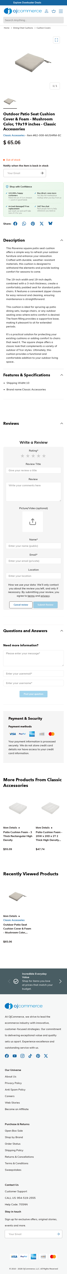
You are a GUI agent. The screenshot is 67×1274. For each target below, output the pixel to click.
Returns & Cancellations (19, 1156)
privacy (45, 595)
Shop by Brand (14, 1137)
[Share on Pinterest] (32, 223)
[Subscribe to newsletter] (58, 1234)
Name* (33, 539)
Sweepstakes (13, 1169)
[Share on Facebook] (15, 223)
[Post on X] (41, 223)
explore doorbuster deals (33, 2)
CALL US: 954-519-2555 (20, 1197)
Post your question (33, 694)
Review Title (33, 464)
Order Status (12, 1143)
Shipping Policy (14, 1150)
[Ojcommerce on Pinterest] (38, 1054)
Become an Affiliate (17, 1109)
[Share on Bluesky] (50, 223)
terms (31, 595)
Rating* (33, 450)
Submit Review (45, 604)
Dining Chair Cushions (23, 28)
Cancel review (21, 604)
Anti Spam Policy (15, 1089)
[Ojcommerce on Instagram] (23, 1054)
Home (6, 28)
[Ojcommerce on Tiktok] (30, 1054)
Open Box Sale (14, 1130)
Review (33, 479)
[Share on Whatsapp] (24, 223)
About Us (10, 1076)
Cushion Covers (44, 28)
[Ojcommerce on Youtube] (15, 1054)
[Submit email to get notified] (42, 173)
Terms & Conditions (16, 1163)
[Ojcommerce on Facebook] (7, 1054)
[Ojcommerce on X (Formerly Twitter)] (45, 1054)
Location (33, 569)
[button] (22, 456)
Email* (33, 554)
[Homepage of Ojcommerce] (22, 11)
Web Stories (12, 1102)
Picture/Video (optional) (33, 508)
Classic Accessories (14, 135)
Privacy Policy (13, 1083)
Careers (9, 1096)
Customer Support (16, 1191)
